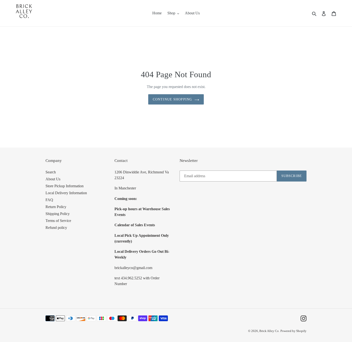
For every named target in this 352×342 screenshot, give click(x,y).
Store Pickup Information (64, 186)
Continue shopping (172, 99)
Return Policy (55, 207)
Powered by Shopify (293, 331)
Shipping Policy (57, 214)
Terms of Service (58, 221)
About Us (52, 179)
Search (50, 172)
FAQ (49, 200)
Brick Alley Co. (269, 331)
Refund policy (56, 228)
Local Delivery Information (66, 193)
